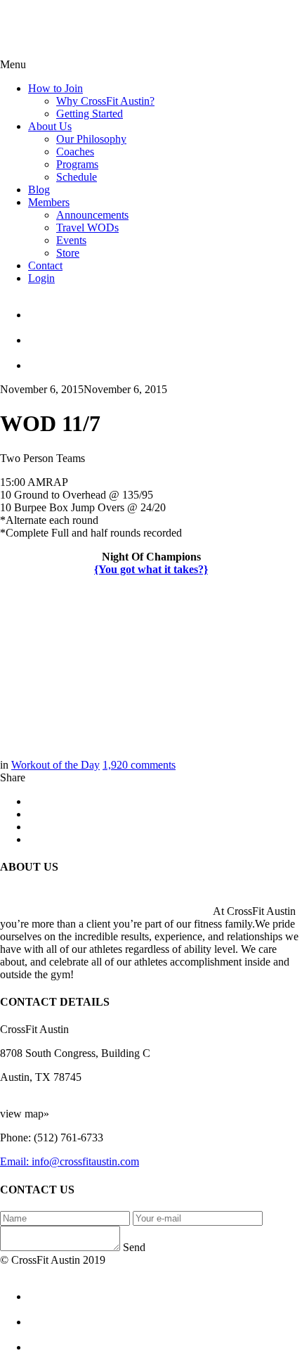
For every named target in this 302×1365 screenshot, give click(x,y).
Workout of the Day (55, 765)
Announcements (92, 215)
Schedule (76, 177)
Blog (39, 190)
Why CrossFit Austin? (105, 101)
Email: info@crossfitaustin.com (69, 1161)
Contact (45, 265)
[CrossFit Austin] (165, 308)
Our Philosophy (91, 139)
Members (49, 202)
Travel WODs (87, 227)
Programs (77, 164)
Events (71, 240)
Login (41, 278)
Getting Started (89, 114)
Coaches (75, 152)
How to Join (55, 88)
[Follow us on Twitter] (165, 334)
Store (67, 253)
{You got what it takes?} (151, 569)
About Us (50, 126)
